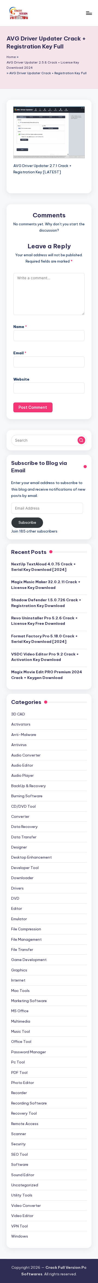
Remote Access (24, 1123)
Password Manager (28, 1051)
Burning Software (26, 795)
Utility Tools (21, 1195)
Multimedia (20, 1021)
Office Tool (21, 1041)
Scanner (18, 1133)
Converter (20, 816)
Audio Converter (26, 755)
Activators (20, 724)
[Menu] (88, 13)
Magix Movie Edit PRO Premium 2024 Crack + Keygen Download (46, 674)
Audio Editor (22, 765)
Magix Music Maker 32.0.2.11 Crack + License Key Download (46, 584)
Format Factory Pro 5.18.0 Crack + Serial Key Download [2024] (44, 639)
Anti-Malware (23, 734)
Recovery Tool (24, 1113)
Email (19, 352)
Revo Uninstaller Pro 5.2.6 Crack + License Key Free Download (44, 620)
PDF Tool (19, 1072)
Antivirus (19, 744)
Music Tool (20, 1031)
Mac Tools (20, 990)
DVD (15, 898)
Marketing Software (29, 1000)
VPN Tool (19, 1226)
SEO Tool (19, 1154)
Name (20, 326)
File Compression (26, 929)
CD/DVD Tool (23, 806)
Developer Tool (25, 867)
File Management (26, 939)
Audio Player (22, 775)
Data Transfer (23, 837)
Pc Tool (18, 1062)
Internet (18, 980)
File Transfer (22, 949)
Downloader (22, 877)
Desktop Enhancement (31, 857)
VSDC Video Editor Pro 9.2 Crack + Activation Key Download (45, 657)
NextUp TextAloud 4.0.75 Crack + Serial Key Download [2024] (43, 567)
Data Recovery (24, 826)
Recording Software (29, 1103)
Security (18, 1143)
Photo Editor (22, 1082)
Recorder (19, 1092)
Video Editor (22, 1215)
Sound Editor (22, 1174)
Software (19, 1164)
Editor (16, 908)
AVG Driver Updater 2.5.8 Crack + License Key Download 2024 (43, 65)
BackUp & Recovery (28, 785)
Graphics (19, 970)
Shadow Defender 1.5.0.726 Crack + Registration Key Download (46, 602)
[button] (81, 440)
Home (11, 57)
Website (21, 379)
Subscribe (27, 522)
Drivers (17, 888)
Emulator (19, 918)
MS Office (20, 1010)
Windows (19, 1236)
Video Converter (26, 1205)
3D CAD (18, 714)
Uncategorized (24, 1185)
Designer (19, 847)
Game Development (29, 959)
